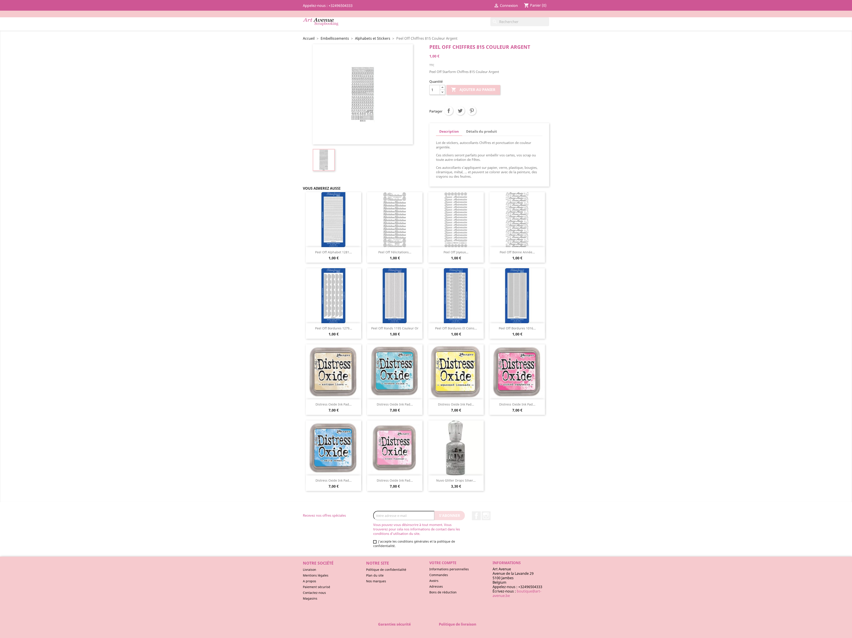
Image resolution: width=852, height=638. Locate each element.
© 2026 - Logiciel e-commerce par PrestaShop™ (426, 632)
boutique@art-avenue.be (517, 593)
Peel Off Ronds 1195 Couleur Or (394, 328)
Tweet (460, 110)
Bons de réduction (443, 592)
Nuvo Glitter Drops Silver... (456, 480)
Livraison (309, 569)
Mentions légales (315, 575)
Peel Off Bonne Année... (517, 252)
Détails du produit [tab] (481, 131)
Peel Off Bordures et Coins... (456, 328)
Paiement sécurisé (316, 587)
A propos (309, 581)
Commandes (438, 575)
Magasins (310, 598)
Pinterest (471, 110)
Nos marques (376, 581)
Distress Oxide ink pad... (334, 404)
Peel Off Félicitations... (394, 252)
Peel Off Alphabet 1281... (333, 252)
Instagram (486, 515)
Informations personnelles (449, 569)
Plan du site (375, 575)
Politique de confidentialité (386, 569)
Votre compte (442, 562)
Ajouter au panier (473, 89)
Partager (448, 110)
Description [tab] (449, 131)
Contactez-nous (314, 593)
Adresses (436, 586)
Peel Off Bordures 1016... (517, 328)
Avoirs (433, 581)
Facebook (476, 515)
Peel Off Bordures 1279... (333, 328)
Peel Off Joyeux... (456, 252)
